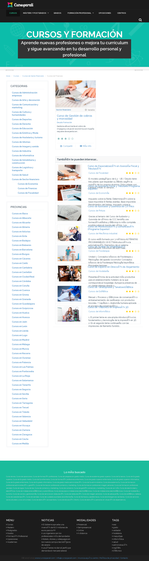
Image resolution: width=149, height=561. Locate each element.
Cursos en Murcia (20, 349)
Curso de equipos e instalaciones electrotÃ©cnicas (73, 491)
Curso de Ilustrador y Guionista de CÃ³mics (111, 206)
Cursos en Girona (20, 295)
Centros (121, 13)
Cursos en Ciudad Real (23, 277)
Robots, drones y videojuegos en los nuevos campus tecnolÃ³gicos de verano (56, 542)
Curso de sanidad (32, 497)
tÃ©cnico (117, 551)
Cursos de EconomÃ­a (98, 193)
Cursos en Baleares (21, 245)
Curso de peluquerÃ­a (111, 494)
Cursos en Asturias (21, 231)
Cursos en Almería (21, 227)
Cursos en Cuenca (21, 290)
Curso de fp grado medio (22, 479)
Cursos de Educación (22, 128)
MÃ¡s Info (86, 146)
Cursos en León (19, 326)
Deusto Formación (64, 122)
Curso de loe (29, 488)
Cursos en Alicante (21, 222)
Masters (10, 527)
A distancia (82, 533)
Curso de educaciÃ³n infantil (68, 500)
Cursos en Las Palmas (22, 367)
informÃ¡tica (118, 539)
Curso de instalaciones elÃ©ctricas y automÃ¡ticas (34, 491)
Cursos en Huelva (20, 313)
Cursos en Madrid (20, 340)
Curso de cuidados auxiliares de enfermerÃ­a (56, 497)
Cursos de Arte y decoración (26, 100)
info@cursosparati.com (66, 558)
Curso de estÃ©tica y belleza (130, 494)
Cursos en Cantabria (22, 268)
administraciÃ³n (120, 545)
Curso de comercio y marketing (46, 488)
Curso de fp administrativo (92, 482)
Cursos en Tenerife (21, 385)
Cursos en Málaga (21, 344)
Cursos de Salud (20, 175)
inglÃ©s (116, 548)
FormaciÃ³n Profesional (17, 536)
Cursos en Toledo (20, 412)
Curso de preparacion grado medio (71, 476)
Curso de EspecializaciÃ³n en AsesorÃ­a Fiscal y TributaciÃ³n (113, 167)
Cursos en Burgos (20, 254)
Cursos (13, 13)
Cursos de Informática (23, 155)
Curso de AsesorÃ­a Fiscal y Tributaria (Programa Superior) (114, 187)
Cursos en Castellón (22, 272)
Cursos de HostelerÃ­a (98, 271)
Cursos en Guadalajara (23, 304)
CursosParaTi (20, 4)
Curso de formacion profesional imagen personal (95, 485)
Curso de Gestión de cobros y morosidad (74, 117)
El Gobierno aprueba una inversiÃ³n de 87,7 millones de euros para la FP (54, 527)
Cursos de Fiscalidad (28, 193)
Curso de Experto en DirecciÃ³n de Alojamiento (113, 267)
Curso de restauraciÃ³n (72, 494)
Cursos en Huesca (21, 317)
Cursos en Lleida (20, 331)
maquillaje (118, 536)
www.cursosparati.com (45, 558)
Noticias (47, 520)
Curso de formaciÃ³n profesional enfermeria (67, 479)
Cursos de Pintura (96, 211)
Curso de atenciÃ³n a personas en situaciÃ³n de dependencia (102, 500)
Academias (12, 542)
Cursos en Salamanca (22, 380)
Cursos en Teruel (20, 407)
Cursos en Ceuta (20, 439)
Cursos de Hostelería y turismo (27, 137)
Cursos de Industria (21, 151)
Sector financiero (63, 110)
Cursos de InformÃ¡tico (99, 311)
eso (114, 524)
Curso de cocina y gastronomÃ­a (25, 494)
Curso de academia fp (111, 482)
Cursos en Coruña (20, 286)
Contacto (124, 558)
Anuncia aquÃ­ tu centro (88, 558)
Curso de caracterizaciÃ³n (15, 497)
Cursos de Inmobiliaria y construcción (24, 161)
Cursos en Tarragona (22, 403)
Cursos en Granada (21, 299)
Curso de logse (18, 488)
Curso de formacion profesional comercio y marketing (56, 485)
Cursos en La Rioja (21, 376)
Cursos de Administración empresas (24, 94)
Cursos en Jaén (19, 322)
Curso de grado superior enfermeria (97, 479)
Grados (57, 13)
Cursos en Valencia (21, 416)
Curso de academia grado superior (98, 476)
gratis (115, 527)
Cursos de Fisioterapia (98, 251)
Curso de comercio (66, 488)
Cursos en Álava (20, 213)
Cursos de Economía (28, 184)
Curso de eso (11, 476)
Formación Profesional (79, 13)
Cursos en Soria (19, 398)
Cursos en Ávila (19, 236)
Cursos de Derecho (21, 124)
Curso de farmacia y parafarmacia (86, 497)
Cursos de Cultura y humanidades (21, 113)
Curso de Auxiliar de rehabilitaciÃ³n (106, 246)
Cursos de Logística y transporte (22, 169)
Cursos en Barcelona (22, 249)
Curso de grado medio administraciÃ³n (67, 482)
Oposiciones (105, 13)
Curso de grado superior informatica (125, 479)
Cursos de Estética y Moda (25, 133)
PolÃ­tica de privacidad (109, 558)
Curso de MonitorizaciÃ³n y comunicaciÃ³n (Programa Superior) (111, 228)
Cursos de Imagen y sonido (25, 146)
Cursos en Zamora (21, 430)
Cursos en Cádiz (20, 263)
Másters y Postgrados (34, 13)
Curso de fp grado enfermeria (17, 482)
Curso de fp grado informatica (40, 482)
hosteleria (117, 533)
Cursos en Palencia (21, 362)
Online (81, 530)
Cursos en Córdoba (21, 281)
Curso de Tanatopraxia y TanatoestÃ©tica (110, 287)
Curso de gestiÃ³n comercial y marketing (89, 488)
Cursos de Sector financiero (33, 76)
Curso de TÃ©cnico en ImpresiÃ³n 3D (108, 307)
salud (115, 542)
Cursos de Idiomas (21, 142)
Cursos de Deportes (22, 119)
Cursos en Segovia (21, 389)
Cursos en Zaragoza (22, 434)
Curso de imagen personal (92, 494)
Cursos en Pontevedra (23, 371)
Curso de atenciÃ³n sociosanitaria (44, 500)
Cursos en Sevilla (20, 394)
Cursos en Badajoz (21, 240)
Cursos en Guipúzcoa (22, 308)
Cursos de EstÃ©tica (98, 291)
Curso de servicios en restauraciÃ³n (50, 494)
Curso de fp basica (118, 476)
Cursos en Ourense (21, 358)
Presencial (82, 524)
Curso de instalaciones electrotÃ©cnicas (108, 491)
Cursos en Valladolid (22, 421)
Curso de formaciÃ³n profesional (45, 476)
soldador (117, 530)
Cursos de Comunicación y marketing (25, 106)
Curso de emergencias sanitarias (112, 497)
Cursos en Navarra (21, 353)
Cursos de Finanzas (27, 188)
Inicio (8, 76)
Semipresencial (84, 527)
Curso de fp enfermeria (41, 479)
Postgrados (12, 530)
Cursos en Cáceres (21, 259)
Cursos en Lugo (19, 335)
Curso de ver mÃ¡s (112, 488)
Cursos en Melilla (20, 443)
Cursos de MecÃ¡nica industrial (102, 233)
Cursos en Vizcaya (21, 425)
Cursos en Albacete (21, 218)
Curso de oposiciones (24, 476)
